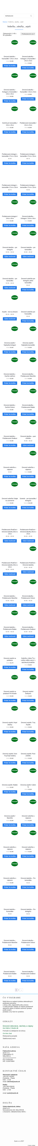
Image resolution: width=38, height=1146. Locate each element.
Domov (5, 22)
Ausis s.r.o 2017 (19, 1141)
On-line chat (7, 1033)
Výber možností (9, 256)
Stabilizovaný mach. (9, 1038)
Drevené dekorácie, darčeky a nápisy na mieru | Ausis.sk (18, 1027)
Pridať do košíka (10, 65)
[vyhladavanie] (31, 16)
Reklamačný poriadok (10, 1036)
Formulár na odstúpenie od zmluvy (14, 1031)
